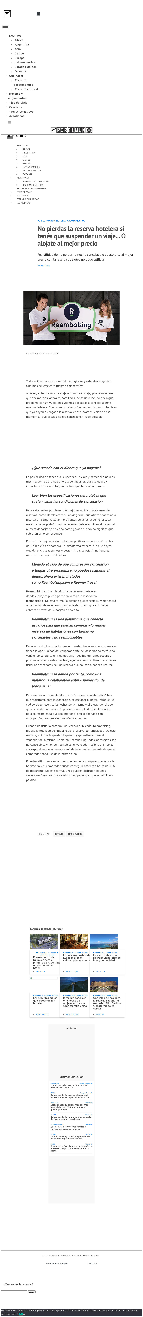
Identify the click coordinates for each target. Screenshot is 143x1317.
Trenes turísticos (21, 111)
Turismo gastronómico (23, 82)
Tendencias (55, 1102)
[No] (24, 1314)
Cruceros (15, 107)
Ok (21, 1314)
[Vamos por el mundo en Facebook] (8, 136)
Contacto (92, 1263)
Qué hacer (16, 75)
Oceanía (20, 71)
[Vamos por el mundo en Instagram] (13, 136)
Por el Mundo (45, 220)
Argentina (22, 44)
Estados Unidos (26, 66)
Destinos (15, 35)
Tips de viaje (18, 102)
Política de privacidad (57, 1263)
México (53, 1093)
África (19, 40)
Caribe (19, 53)
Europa (20, 57)
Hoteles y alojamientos (17, 96)
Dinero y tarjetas (57, 1124)
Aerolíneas (16, 116)
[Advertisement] (88, 279)
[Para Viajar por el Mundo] (71, 130)
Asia (18, 49)
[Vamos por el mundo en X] (17, 136)
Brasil (53, 1144)
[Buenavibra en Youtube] (21, 136)
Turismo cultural (26, 89)
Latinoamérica (25, 62)
